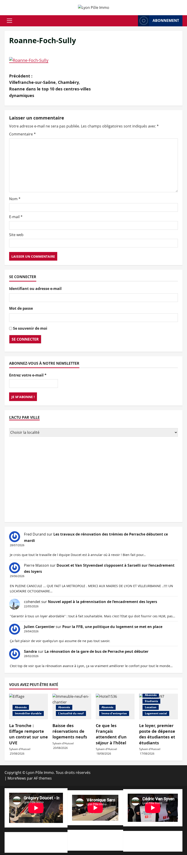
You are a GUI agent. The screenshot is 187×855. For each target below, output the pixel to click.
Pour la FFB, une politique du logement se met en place (112, 626)
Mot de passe (21, 308)
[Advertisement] (93, 480)
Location (150, 707)
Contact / (54, 845)
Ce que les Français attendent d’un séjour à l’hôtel (111, 734)
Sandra (30, 651)
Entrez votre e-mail (28, 375)
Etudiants (151, 701)
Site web (16, 234)
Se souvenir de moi (30, 328)
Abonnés (21, 707)
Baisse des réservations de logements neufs (69, 731)
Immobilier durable (28, 713)
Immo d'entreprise (114, 713)
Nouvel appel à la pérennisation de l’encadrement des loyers (102, 601)
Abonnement (166, 20)
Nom (15, 198)
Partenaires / (96, 842)
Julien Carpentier (39, 626)
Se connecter (25, 339)
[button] (9, 20)
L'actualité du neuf (71, 713)
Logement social (156, 713)
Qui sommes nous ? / (27, 839)
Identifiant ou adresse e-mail (35, 288)
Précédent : (50, 85)
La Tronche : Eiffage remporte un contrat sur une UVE (28, 734)
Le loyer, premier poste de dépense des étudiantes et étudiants (157, 734)
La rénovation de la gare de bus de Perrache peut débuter (96, 651)
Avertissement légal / (27, 845)
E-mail (16, 216)
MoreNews (17, 778)
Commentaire (22, 134)
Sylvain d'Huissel (19, 749)
